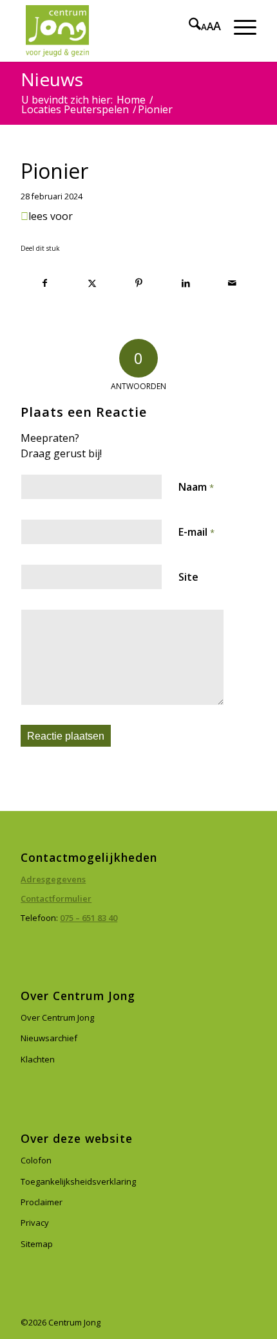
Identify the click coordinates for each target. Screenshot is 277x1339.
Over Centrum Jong (57, 1017)
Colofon (36, 1160)
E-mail (196, 532)
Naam (196, 487)
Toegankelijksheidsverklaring (78, 1181)
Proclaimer (41, 1202)
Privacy (35, 1222)
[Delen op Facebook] (44, 283)
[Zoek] (188, 25)
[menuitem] (188, 25)
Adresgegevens (53, 879)
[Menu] (238, 25)
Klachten (38, 1059)
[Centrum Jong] (115, 31)
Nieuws (52, 79)
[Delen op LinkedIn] (185, 283)
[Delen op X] (92, 283)
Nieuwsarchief (49, 1038)
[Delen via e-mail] (232, 283)
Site (188, 577)
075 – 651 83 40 (88, 918)
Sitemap (37, 1244)
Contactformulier (56, 898)
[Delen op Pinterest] (139, 283)
